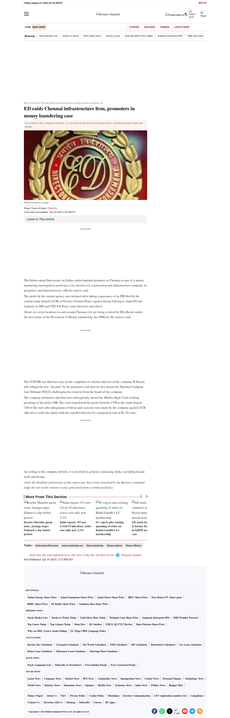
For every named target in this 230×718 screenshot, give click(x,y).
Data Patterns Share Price (150, 624)
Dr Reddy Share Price (63, 604)
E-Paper (134, 27)
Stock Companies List (39, 665)
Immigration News (131, 678)
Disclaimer (113, 696)
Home (28, 27)
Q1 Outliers (95, 624)
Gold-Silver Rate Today (93, 617)
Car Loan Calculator (190, 644)
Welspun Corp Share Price (123, 617)
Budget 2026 (176, 685)
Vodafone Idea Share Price (93, 604)
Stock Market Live (48, 36)
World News (34, 685)
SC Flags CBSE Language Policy (88, 631)
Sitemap (70, 702)
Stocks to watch (71, 36)
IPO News (88, 678)
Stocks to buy (113, 36)
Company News (52, 678)
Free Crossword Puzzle (123, 665)
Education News (72, 685)
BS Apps (110, 702)
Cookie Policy (96, 696)
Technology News (194, 678)
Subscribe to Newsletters (68, 665)
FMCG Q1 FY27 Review (119, 624)
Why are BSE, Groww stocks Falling (47, 631)
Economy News (123, 685)
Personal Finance (172, 678)
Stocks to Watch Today (64, 617)
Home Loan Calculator (39, 651)
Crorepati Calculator (67, 644)
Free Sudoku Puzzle (96, 665)
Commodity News (107, 678)
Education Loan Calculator (71, 651)
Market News (72, 678)
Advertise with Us (53, 702)
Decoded (149, 27)
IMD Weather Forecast (185, 617)
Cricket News (151, 678)
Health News (104, 685)
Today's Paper (35, 696)
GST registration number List (170, 696)
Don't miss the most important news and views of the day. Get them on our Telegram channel (85, 555)
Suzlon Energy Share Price (42, 597)
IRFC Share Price (138, 597)
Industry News (52, 685)
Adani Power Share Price (110, 597)
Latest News (181, 27)
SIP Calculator (139, 644)
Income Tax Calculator (39, 644)
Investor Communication (136, 696)
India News (39, 27)
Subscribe (84, 702)
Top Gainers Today (60, 624)
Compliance (196, 696)
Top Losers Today (36, 624)
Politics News (158, 685)
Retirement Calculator (163, 644)
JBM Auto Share (195, 36)
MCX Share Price (92, 36)
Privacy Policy (78, 696)
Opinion (164, 27)
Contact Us (33, 702)
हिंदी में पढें (202, 3)
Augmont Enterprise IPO (170, 36)
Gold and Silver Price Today (139, 36)
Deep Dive (79, 624)
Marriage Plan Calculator (104, 651)
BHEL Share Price (37, 604)
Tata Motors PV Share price (166, 597)
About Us (52, 696)
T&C (63, 696)
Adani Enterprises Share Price (76, 597)
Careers (97, 702)
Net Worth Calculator (94, 644)
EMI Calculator (118, 644)
